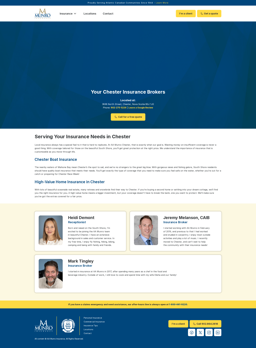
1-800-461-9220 (178, 304)
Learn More (162, 2)
